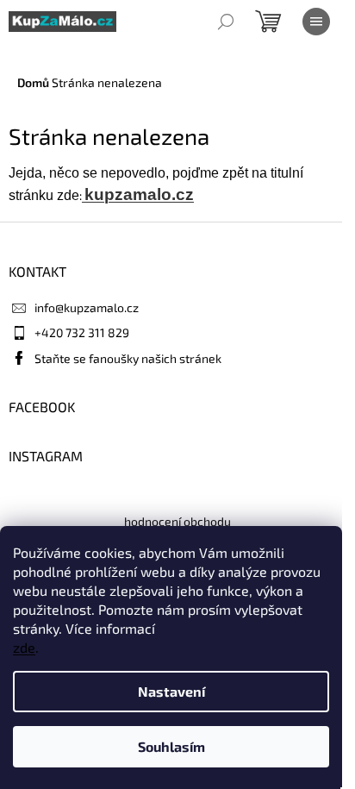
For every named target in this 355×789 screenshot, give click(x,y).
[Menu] (316, 21)
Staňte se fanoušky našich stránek (127, 358)
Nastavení (171, 691)
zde (24, 647)
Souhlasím (171, 746)
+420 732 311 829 (81, 332)
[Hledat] (226, 21)
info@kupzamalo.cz (86, 307)
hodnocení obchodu (177, 521)
